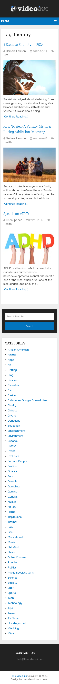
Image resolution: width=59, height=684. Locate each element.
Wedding (13, 628)
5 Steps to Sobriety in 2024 (23, 44)
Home (11, 511)
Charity (12, 405)
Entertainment (16, 430)
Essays (12, 446)
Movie (11, 542)
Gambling (14, 486)
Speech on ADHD (16, 213)
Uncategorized (17, 623)
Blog (10, 375)
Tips (10, 608)
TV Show (13, 618)
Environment (15, 435)
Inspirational (15, 516)
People (12, 562)
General (12, 496)
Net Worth (14, 547)
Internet (12, 522)
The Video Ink (19, 676)
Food (11, 476)
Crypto (12, 415)
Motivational (15, 537)
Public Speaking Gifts (21, 572)
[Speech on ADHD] (29, 246)
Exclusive (13, 456)
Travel (11, 613)
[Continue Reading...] (15, 116)
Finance (12, 471)
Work (11, 633)
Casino (12, 395)
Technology (15, 603)
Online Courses (17, 557)
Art (9, 365)
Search (29, 326)
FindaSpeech (14, 220)
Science (13, 577)
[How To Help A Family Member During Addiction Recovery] (29, 165)
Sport (11, 587)
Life (5, 55)
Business (13, 380)
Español (13, 440)
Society (12, 582)
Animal (12, 354)
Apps (11, 359)
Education (14, 425)
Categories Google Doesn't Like (27, 400)
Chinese (13, 410)
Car (10, 390)
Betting (12, 370)
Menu (5, 21)
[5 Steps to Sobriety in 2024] (29, 77)
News (11, 552)
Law (10, 527)
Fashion (12, 466)
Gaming (12, 491)
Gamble (13, 481)
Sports (12, 592)
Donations (14, 420)
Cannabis (13, 385)
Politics (12, 567)
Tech (11, 598)
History (12, 506)
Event (11, 451)
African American (18, 349)
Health (7, 142)
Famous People (17, 461)
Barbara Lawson (16, 51)
